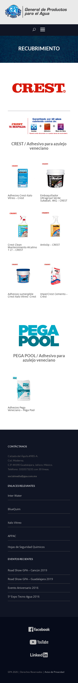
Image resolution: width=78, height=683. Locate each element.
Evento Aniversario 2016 (23, 588)
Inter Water (15, 495)
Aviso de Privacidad (54, 672)
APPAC (12, 536)
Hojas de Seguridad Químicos (26, 547)
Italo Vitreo (14, 522)
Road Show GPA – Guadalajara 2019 (30, 579)
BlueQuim (14, 509)
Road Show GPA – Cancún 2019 (27, 570)
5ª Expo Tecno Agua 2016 (24, 596)
